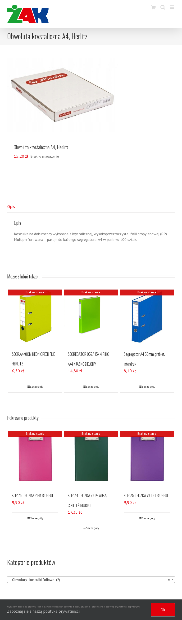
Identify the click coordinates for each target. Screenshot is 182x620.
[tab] (91, 206)
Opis (11, 206)
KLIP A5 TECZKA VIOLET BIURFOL (146, 495)
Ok (162, 609)
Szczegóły (36, 386)
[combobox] (91, 579)
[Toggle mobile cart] (153, 7)
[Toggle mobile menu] (172, 7)
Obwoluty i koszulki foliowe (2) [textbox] (89, 579)
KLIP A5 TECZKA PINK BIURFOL (33, 495)
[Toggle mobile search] (162, 7)
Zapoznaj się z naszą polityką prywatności (43, 611)
